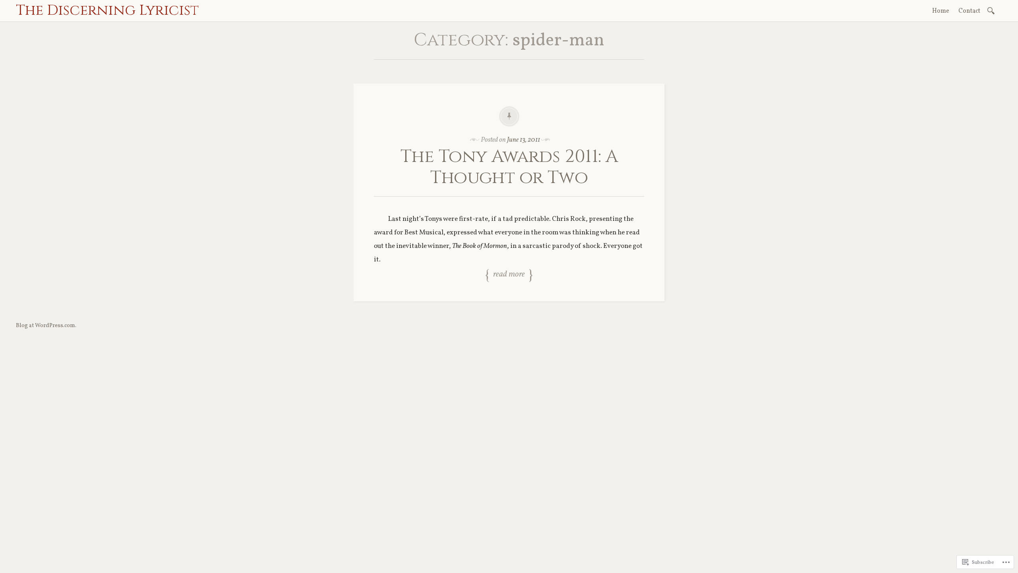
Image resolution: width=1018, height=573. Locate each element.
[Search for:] (992, 10)
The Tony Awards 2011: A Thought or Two (509, 167)
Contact (969, 11)
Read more (509, 275)
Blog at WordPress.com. (46, 325)
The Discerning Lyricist (107, 10)
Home (940, 11)
